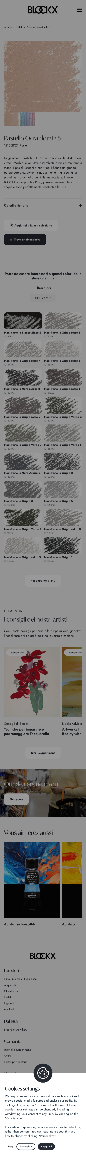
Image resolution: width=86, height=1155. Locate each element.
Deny (10, 1146)
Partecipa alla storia (15, 1062)
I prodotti (12, 970)
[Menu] (79, 10)
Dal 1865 (11, 1021)
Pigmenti (9, 1003)
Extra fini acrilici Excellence (20, 979)
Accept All (46, 1146)
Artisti (7, 1056)
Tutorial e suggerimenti (17, 1050)
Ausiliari (9, 1009)
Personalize (26, 1146)
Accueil (8, 27)
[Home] (43, 956)
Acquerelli (10, 985)
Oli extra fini (11, 991)
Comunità (12, 1041)
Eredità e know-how (15, 1030)
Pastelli (8, 997)
